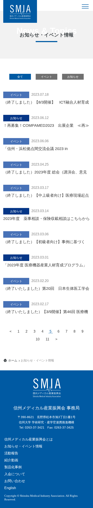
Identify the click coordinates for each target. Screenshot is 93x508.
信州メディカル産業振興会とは (28, 439)
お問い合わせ (14, 481)
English (10, 488)
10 (38, 339)
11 (47, 339)
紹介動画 (11, 460)
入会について (14, 474)
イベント (46, 76)
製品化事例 (13, 467)
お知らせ (73, 76)
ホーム (12, 360)
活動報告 (11, 453)
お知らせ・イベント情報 (23, 446)
